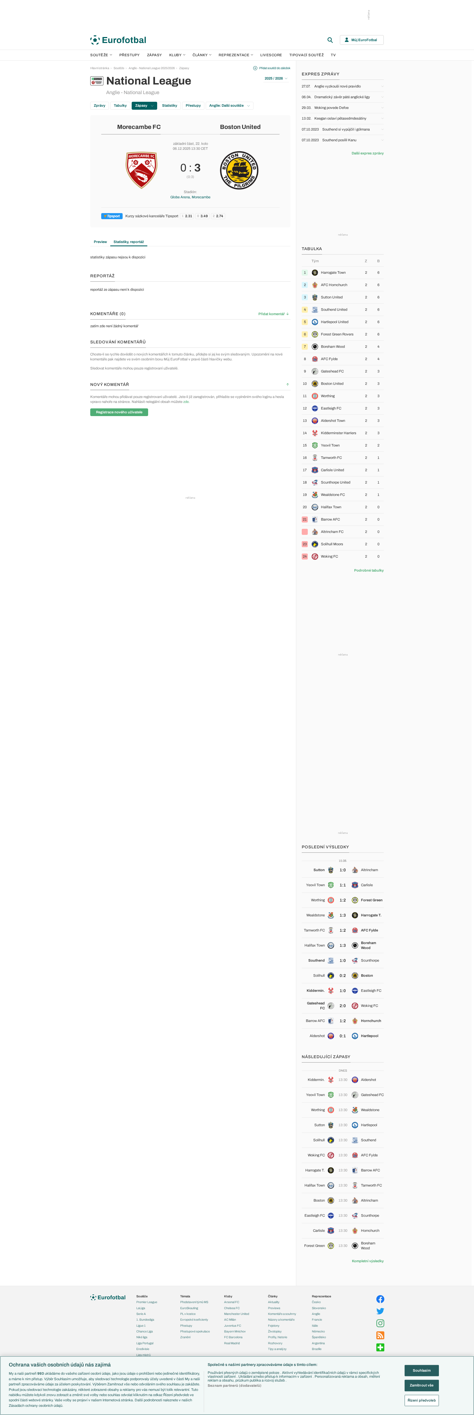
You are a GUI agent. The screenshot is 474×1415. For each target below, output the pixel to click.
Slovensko (319, 1308)
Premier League (146, 1302)
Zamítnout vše (422, 1385)
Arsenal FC (231, 1302)
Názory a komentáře (281, 1319)
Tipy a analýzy (277, 1349)
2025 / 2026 (274, 78)
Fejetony (274, 1325)
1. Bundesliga (145, 1319)
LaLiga (140, 1308)
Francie (317, 1319)
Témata (185, 1296)
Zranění (185, 1337)
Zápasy (154, 55)
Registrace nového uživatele (119, 412)
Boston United (240, 127)
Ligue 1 (141, 1325)
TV (333, 55)
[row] (343, 272)
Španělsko (319, 1337)
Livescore (271, 55)
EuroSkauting (189, 1308)
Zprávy (99, 106)
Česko (316, 1302)
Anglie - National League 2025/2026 (152, 68)
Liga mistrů (143, 1355)
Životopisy (275, 1331)
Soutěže (99, 55)
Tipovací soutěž (306, 55)
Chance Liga (144, 1331)
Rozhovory (275, 1343)
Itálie (315, 1325)
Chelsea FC (232, 1308)
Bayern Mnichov (235, 1331)
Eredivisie (142, 1349)
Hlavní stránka (99, 68)
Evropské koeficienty (194, 1319)
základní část (183, 144)
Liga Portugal (144, 1343)
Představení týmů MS (194, 1302)
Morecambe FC (139, 127)
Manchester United (236, 1313)
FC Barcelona (233, 1337)
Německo (318, 1331)
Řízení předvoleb (422, 1400)
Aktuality (274, 1302)
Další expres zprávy (368, 153)
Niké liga (141, 1337)
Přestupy (129, 55)
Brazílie (316, 1349)
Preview (100, 242)
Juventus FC (232, 1325)
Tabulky (120, 106)
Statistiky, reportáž (129, 242)
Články (273, 1296)
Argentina (318, 1343)
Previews (274, 1308)
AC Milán (230, 1319)
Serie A (141, 1313)
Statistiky (169, 106)
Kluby (175, 55)
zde (186, 402)
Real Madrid (232, 1343)
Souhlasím (422, 1370)
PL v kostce (188, 1313)
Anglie (316, 1313)
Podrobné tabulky (369, 570)
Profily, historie (277, 1337)
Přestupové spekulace (195, 1331)
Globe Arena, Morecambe (190, 197)
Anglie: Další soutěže (226, 106)
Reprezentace (234, 55)
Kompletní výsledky (368, 1261)
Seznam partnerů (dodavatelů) (234, 1386)
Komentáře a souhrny (282, 1313)
